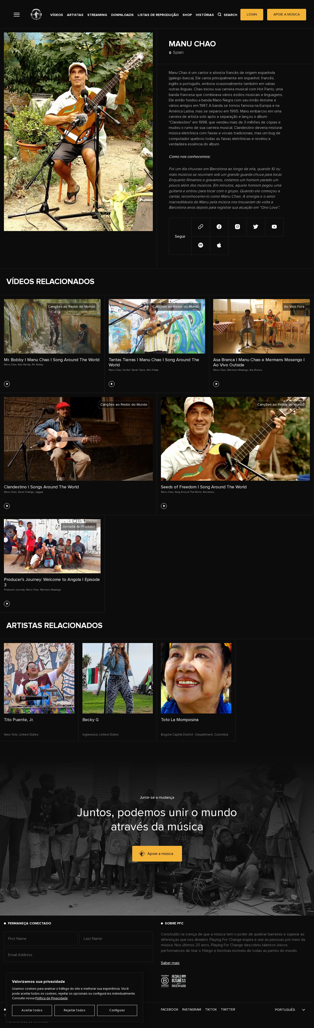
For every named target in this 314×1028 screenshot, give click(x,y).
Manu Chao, (10, 364)
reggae (39, 492)
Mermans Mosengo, (238, 370)
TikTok (211, 1009)
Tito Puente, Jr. (18, 720)
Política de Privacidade (51, 998)
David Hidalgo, (26, 492)
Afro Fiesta (152, 370)
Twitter (228, 1009)
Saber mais (170, 963)
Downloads (122, 15)
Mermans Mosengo (50, 590)
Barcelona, (208, 492)
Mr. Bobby (37, 364)
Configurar (117, 1010)
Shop (187, 15)
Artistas (75, 15)
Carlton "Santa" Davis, (134, 370)
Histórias (205, 15)
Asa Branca (255, 370)
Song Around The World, (188, 492)
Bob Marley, (24, 364)
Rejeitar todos (74, 1010)
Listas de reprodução (158, 15)
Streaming (97, 15)
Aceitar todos (32, 1010)
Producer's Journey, (14, 590)
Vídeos (56, 15)
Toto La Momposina (179, 720)
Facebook (169, 1009)
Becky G (90, 720)
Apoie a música (160, 854)
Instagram (191, 1009)
